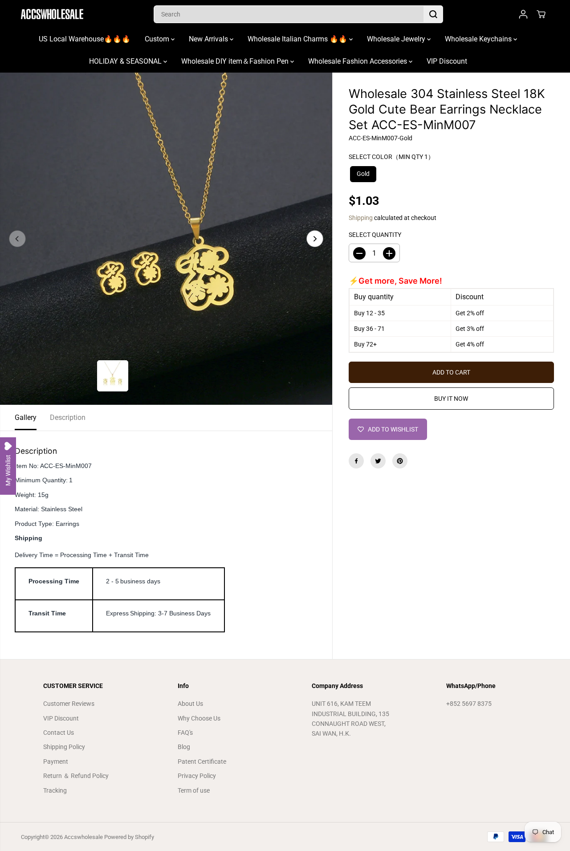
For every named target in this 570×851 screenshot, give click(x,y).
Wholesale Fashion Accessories (358, 61)
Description (68, 417)
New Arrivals (209, 39)
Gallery (26, 417)
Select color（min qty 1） (391, 156)
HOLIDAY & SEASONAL (126, 61)
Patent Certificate (202, 761)
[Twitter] (378, 460)
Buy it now (451, 398)
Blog (184, 746)
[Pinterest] (399, 460)
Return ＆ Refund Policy (76, 775)
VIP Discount (447, 61)
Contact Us (58, 732)
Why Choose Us (199, 718)
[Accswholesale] (52, 14)
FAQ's (185, 732)
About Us (190, 703)
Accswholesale (83, 837)
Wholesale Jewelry (397, 39)
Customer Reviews (68, 703)
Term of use (194, 790)
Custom (158, 39)
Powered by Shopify (129, 837)
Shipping (361, 217)
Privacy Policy (197, 775)
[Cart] (541, 14)
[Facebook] (356, 460)
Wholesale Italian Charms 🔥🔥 (298, 39)
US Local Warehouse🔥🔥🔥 (84, 39)
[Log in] (523, 14)
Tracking (55, 790)
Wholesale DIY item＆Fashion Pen (235, 61)
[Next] (314, 238)
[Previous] (17, 238)
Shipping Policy (64, 746)
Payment (55, 761)
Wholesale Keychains (479, 39)
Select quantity (375, 234)
